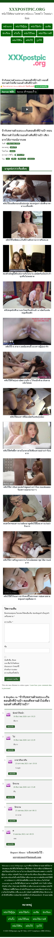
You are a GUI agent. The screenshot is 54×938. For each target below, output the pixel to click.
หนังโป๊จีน (17, 40)
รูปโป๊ (39, 40)
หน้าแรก (7, 26)
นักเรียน (6, 33)
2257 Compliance (34, 931)
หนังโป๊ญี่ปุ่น (21, 26)
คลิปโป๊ (29, 40)
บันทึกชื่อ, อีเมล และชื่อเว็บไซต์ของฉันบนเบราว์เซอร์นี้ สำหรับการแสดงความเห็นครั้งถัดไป (11, 666)
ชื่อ (5, 647)
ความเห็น (8, 622)
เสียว (14, 159)
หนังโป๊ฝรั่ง (36, 26)
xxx (8, 159)
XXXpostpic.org (27, 9)
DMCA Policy (46, 931)
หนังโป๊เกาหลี (45, 33)
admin (12, 151)
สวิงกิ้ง (17, 33)
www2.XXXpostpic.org (18, 866)
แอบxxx (31, 159)
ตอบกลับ (11, 727)
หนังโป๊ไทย (29, 33)
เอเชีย (48, 26)
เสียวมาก (21, 159)
